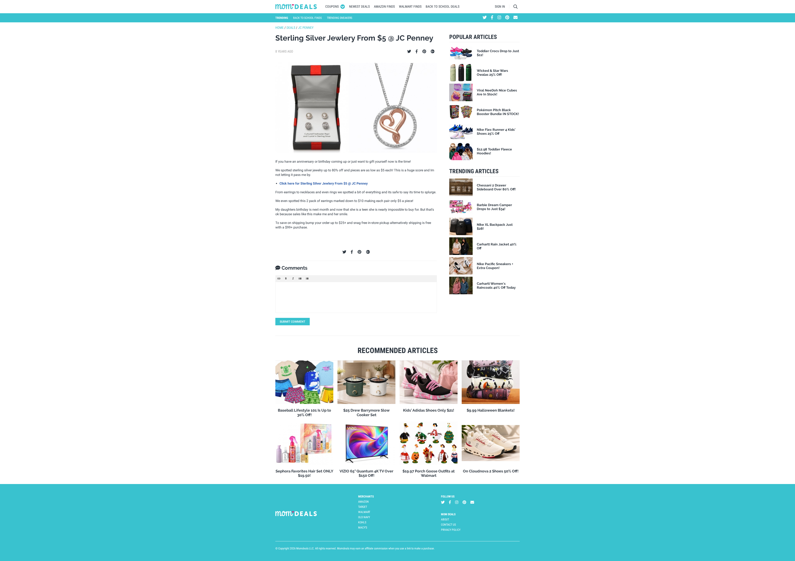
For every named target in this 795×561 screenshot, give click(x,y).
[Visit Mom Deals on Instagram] (499, 17)
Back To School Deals (442, 6)
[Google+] (432, 51)
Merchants (366, 496)
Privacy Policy (450, 529)
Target (362, 506)
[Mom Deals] (296, 6)
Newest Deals (359, 6)
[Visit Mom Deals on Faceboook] (492, 17)
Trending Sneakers (339, 17)
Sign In (500, 6)
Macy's (362, 527)
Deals (291, 28)
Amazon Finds (384, 6)
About (445, 519)
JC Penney (305, 28)
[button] (278, 278)
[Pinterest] (424, 51)
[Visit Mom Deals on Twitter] (485, 17)
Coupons (332, 6)
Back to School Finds (307, 17)
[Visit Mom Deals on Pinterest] (507, 17)
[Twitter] (409, 51)
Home (279, 28)
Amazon (363, 501)
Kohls (362, 522)
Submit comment (292, 321)
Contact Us (448, 524)
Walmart (364, 512)
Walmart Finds (410, 6)
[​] (356, 297)
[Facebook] (416, 51)
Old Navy (364, 517)
